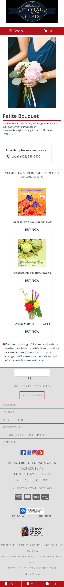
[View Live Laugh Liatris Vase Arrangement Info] (32, 303)
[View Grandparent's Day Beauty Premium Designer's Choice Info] (32, 201)
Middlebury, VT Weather (16, 556)
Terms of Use (32, 573)
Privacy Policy (17, 568)
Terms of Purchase (41, 568)
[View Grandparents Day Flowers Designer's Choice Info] (32, 252)
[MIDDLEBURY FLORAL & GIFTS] (32, 22)
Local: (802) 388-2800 (32, 480)
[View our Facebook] (23, 454)
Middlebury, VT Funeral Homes (21, 545)
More (7, 134)
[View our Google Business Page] (29, 454)
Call (11, 584)
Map (33, 584)
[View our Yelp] (40, 454)
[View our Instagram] (35, 454)
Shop (18, 30)
